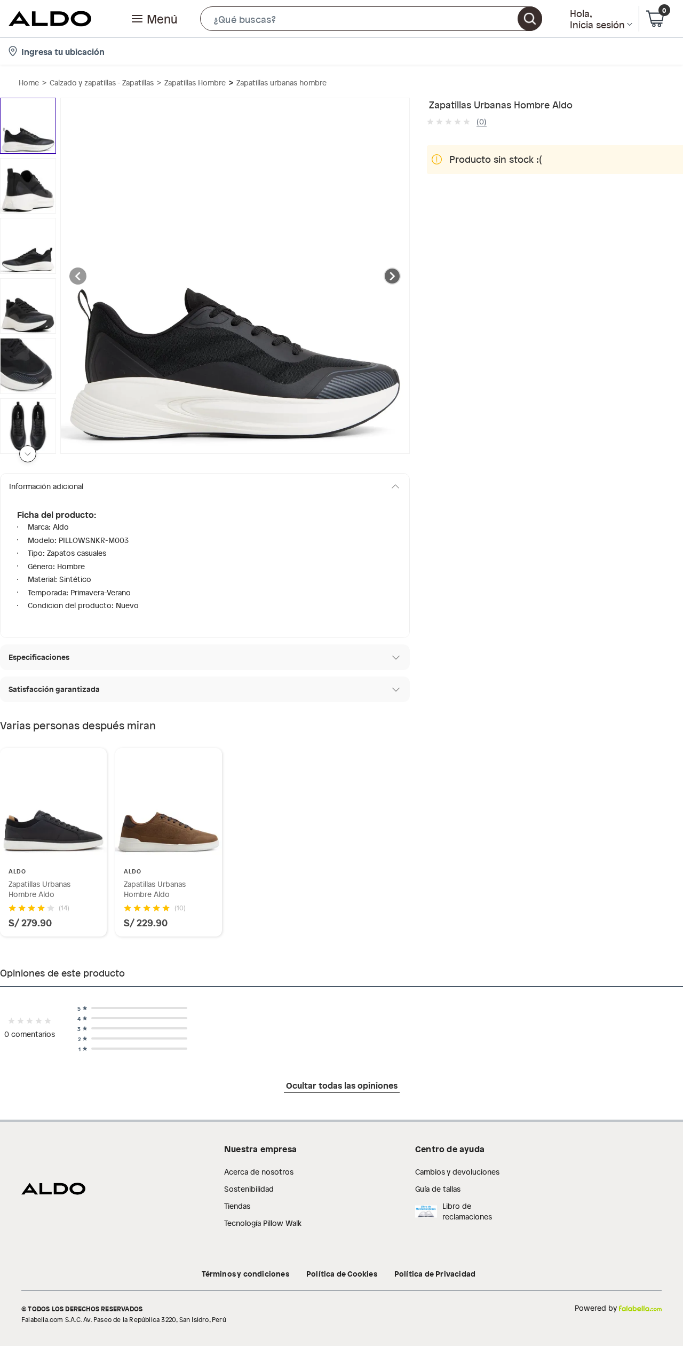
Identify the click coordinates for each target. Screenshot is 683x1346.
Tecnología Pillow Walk (262, 1223)
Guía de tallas (437, 1189)
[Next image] (392, 276)
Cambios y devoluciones (457, 1172)
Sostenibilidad (249, 1189)
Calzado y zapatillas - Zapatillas (102, 82)
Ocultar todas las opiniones (342, 1085)
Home (29, 82)
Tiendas (237, 1206)
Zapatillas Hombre (195, 82)
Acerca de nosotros (258, 1172)
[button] (371, 18)
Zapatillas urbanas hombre (281, 82)
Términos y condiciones (245, 1273)
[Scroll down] (27, 453)
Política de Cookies (341, 1273)
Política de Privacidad (434, 1273)
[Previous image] (77, 276)
